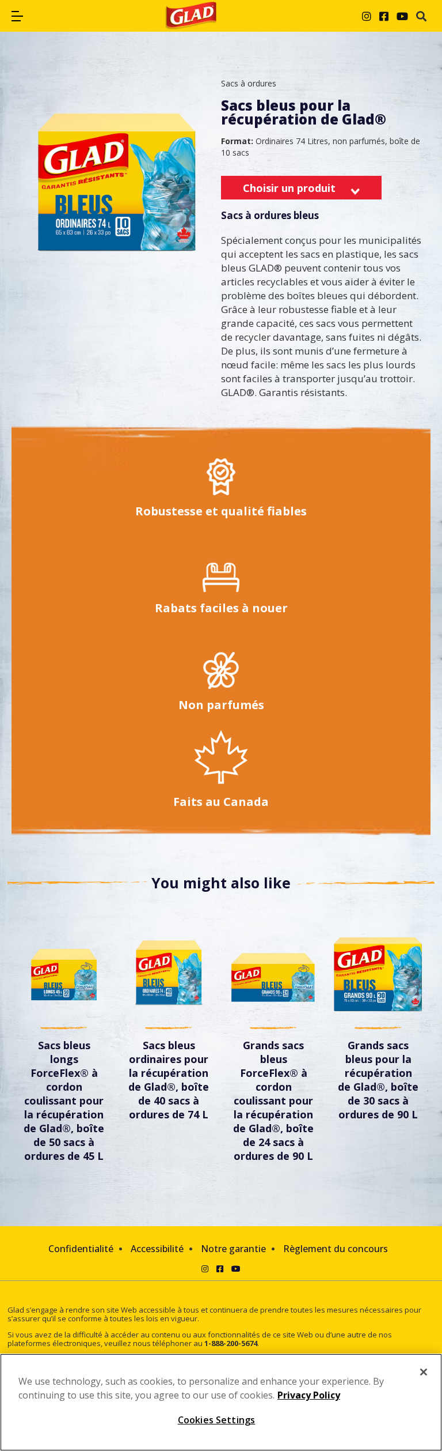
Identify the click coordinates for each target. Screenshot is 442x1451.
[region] (221, 1402)
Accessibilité (157, 1248)
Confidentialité (80, 1248)
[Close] (423, 1372)
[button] (17, 16)
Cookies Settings (217, 1420)
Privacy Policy (308, 1395)
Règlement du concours (335, 1248)
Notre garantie (233, 1248)
